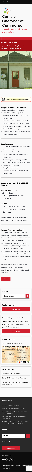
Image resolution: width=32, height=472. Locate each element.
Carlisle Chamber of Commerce (13, 21)
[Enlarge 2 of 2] (27, 348)
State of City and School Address (14, 378)
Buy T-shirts (16, 331)
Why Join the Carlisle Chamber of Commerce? (14, 417)
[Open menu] (3, 38)
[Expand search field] (8, 2)
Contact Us (11, 448)
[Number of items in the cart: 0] (3, 2)
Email (6, 279)
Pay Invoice (16, 309)
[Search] (27, 296)
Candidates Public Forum (11, 373)
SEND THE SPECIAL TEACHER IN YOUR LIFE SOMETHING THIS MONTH (15, 422)
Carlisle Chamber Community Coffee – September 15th (16, 383)
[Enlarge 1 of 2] (13, 348)
